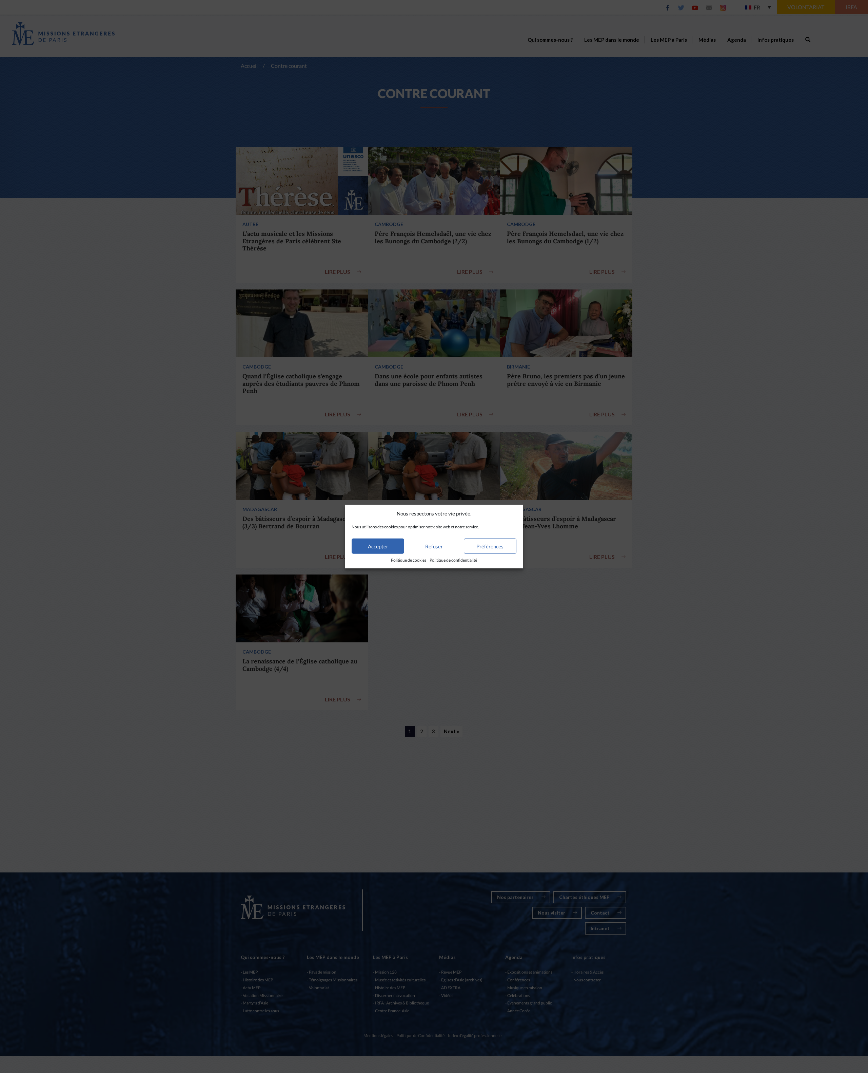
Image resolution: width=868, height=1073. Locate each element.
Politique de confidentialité (453, 560)
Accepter (378, 546)
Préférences (490, 546)
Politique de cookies (408, 560)
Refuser (434, 546)
